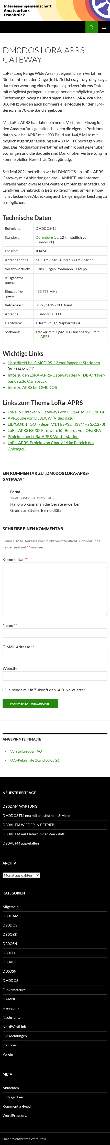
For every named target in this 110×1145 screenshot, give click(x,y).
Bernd (15, 492)
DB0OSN (10, 943)
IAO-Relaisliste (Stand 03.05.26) (35, 760)
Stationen (10, 1045)
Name (9, 625)
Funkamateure (14, 989)
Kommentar (14, 559)
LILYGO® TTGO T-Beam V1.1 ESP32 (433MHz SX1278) (56, 424)
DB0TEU (9, 953)
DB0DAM (10, 916)
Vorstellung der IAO (26, 751)
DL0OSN (10, 971)
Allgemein (11, 906)
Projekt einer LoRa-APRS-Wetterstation (43, 436)
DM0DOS (10, 980)
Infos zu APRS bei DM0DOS (32, 387)
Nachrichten (13, 1017)
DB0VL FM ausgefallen (21, 843)
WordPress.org (15, 1115)
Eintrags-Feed (14, 1097)
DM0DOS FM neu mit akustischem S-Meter (37, 815)
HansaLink (11, 1008)
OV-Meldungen (15, 1036)
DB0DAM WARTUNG (20, 806)
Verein (8, 1054)
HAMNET (10, 999)
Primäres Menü (104, 27)
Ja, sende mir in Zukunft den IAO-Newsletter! (46, 689)
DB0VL (8, 962)
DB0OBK (10, 934)
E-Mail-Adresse (17, 646)
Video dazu (63, 417)
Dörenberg (44, 237)
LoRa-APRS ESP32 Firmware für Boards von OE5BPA (54, 430)
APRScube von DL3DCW (30, 417)
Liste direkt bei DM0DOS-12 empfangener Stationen (54, 362)
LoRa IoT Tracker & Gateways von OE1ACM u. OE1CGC (57, 411)
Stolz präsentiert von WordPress (24, 1139)
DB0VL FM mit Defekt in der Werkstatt (33, 834)
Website (10, 668)
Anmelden (11, 1088)
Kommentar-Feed (17, 1106)
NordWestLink (14, 1026)
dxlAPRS (42, 336)
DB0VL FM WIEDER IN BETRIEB (28, 825)
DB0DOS (10, 925)
